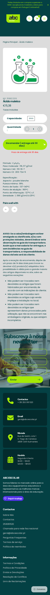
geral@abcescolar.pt (14, 533)
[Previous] (6, 209)
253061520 (8, 524)
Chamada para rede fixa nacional (20, 528)
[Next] (14, 209)
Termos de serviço (12, 542)
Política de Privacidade (15, 567)
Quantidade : (14, 129)
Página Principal (10, 42)
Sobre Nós (8, 515)
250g (31, 118)
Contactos (8, 519)
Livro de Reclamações (14, 581)
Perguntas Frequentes (14, 537)
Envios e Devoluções (13, 572)
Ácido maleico (26, 42)
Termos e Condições (13, 563)
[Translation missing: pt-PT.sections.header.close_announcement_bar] (48, 5)
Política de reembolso (14, 546)
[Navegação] (44, 19)
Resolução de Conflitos (15, 576)
